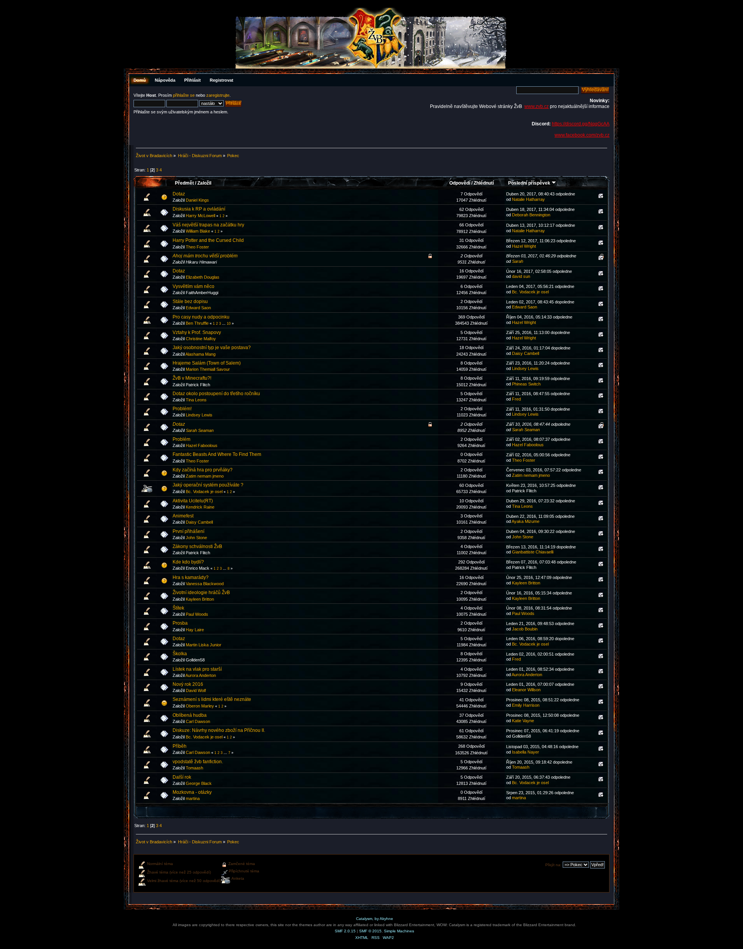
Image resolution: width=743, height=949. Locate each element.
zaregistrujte (217, 95)
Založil (204, 183)
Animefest (183, 516)
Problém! (182, 408)
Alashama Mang (200, 354)
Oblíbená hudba (190, 715)
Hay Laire (195, 629)
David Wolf (196, 690)
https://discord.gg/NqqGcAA (580, 124)
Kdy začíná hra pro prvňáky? (203, 470)
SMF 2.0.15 (345, 931)
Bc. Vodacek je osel (530, 291)
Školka (180, 653)
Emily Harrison (525, 705)
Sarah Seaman (200, 430)
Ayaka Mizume (525, 521)
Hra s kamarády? (191, 577)
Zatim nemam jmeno (205, 476)
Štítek (178, 608)
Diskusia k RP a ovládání (199, 209)
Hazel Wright (524, 246)
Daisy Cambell (525, 353)
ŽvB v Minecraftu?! (192, 378)
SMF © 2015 (370, 931)
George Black (199, 783)
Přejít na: (553, 865)
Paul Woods (197, 614)
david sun (521, 276)
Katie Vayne (523, 720)
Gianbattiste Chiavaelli (532, 552)
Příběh (180, 746)
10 (229, 323)
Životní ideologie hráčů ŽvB (201, 592)
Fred (516, 399)
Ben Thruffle (197, 323)
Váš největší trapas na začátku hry (208, 225)
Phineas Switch (526, 384)
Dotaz (179, 194)
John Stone (196, 537)
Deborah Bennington (531, 214)
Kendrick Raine (200, 507)
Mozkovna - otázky (192, 792)
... (224, 323)
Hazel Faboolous (201, 445)
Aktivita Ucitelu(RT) (193, 501)
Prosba (180, 623)
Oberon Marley (200, 706)
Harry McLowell (200, 215)
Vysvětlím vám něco (193, 286)
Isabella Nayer (525, 752)
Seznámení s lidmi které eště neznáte (212, 699)
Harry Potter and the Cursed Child (208, 240)
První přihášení (188, 531)
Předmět (184, 183)
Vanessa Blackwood (205, 583)
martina (193, 798)
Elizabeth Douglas (202, 277)
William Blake (198, 231)
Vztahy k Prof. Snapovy (197, 332)
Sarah (517, 261)
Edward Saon (198, 307)
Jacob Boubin (525, 629)
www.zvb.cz (536, 106)
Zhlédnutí (484, 183)
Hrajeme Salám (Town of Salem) (207, 363)
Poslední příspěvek (529, 183)
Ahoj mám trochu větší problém (205, 256)
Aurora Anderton (200, 675)
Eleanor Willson (526, 689)
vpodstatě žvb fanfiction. (198, 761)
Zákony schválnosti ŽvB (197, 546)
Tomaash (194, 768)
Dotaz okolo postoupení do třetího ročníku (216, 393)
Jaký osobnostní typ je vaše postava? (212, 347)
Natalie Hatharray (528, 199)
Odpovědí (459, 183)
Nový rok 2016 (188, 684)
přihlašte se (184, 95)
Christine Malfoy (201, 338)
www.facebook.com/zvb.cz (582, 135)
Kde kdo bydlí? (188, 562)
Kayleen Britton (526, 583)
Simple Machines (399, 931)
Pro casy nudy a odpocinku (201, 317)
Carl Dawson (198, 721)
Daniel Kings (197, 200)
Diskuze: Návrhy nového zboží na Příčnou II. (219, 730)
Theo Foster (197, 247)
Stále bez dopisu (190, 301)
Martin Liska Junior (203, 644)
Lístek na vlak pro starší (197, 669)
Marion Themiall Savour (208, 369)
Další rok (182, 777)
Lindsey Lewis (525, 368)
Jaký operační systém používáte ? (208, 485)
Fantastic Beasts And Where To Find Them (217, 454)
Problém (181, 439)
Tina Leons (196, 399)
